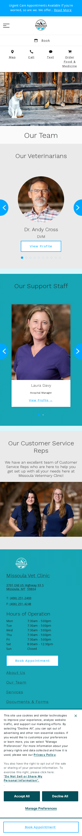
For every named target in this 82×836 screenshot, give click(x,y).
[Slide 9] (56, 257)
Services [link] (14, 692)
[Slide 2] (26, 257)
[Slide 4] (35, 257)
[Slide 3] (30, 257)
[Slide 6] (43, 257)
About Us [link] (15, 673)
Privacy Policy (45, 754)
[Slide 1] (22, 257)
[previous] (4, 207)
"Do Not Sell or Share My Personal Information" (23, 778)
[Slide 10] (60, 257)
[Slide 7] (47, 257)
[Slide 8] (51, 257)
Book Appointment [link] (40, 827)
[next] (78, 207)
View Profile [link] (41, 246)
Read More (63, 10)
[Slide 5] (39, 257)
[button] (6, 26)
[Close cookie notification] (75, 715)
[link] (41, 25)
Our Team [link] (16, 682)
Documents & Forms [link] (27, 702)
